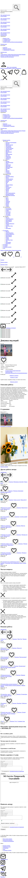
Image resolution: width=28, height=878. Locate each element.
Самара (7, 224)
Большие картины (10, 194)
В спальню (8, 211)
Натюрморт (8, 164)
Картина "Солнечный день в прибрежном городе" (12, 563)
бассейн (10, 373)
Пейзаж (7, 161)
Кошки (7, 186)
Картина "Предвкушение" (21, 657)
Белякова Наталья (7, 695)
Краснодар (8, 243)
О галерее (5, 245)
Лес (6, 183)
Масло (7, 198)
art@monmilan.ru (4, 859)
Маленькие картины (10, 195)
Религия (7, 171)
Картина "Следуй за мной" (21, 516)
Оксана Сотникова (11, 713)
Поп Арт (8, 155)
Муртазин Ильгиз (4, 658)
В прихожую (8, 209)
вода (16, 370)
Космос (7, 189)
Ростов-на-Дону (9, 226)
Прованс (8, 158)
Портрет (7, 170)
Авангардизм (9, 149)
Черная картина (15, 55)
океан (13, 373)
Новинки (5, 47)
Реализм (7, 143)
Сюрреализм (8, 147)
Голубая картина (8, 55)
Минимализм (9, 151)
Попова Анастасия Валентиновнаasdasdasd (12, 42)
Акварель (8, 201)
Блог (4, 248)
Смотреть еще (4, 35)
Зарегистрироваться (16, 68)
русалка (13, 370)
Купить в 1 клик (14, 377)
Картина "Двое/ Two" (18, 639)
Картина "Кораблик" (17, 703)
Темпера (7, 202)
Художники (6, 230)
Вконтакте (3, 876)
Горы (7, 182)
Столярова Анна (6, 39)
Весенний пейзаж (10, 176)
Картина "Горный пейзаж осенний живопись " (11, 685)
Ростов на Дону (9, 239)
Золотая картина (9, 178)
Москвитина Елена (5, 649)
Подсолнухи (8, 187)
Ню (6, 169)
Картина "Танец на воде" (15, 499)
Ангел (7, 191)
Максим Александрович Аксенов (8, 667)
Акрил (7, 200)
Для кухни (8, 213)
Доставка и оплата (7, 247)
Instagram (3, 865)
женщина (25, 373)
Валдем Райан (8, 676)
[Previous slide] (3, 270)
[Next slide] (9, 270)
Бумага (7, 204)
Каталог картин (6, 140)
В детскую (8, 215)
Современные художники (9, 49)
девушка (19, 373)
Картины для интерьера (11, 142)
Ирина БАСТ (8, 492)
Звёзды (7, 190)
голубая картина (8, 372)
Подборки (5, 244)
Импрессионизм (9, 144)
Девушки (8, 188)
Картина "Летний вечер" (20, 666)
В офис (7, 210)
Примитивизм (9, 154)
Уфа (7, 227)
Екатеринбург (9, 220)
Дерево (7, 206)
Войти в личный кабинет (6, 68)
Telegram (2, 871)
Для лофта (8, 214)
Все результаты (10, 56)
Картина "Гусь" (13, 721)
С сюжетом (8, 173)
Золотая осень (9, 180)
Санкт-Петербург (9, 218)
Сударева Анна (6, 40)
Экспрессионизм (9, 148)
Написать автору (14, 381)
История (8, 168)
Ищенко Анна (6, 38)
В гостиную (8, 208)
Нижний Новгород (10, 223)
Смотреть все (3, 472)
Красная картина (18, 54)
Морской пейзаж (9, 162)
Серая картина (4, 54)
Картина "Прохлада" (17, 648)
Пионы (7, 181)
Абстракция (8, 146)
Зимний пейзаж (9, 184)
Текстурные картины (10, 193)
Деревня (7, 175)
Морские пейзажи (7, 48)
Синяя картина (10, 54)
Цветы (7, 177)
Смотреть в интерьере (11, 327)
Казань (7, 222)
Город (7, 163)
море (22, 373)
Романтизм (8, 156)
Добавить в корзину (14, 375)
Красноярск (8, 228)
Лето (16, 373)
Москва (7, 217)
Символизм (8, 157)
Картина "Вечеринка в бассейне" (16, 481)
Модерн (7, 150)
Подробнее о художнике (6, 426)
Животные (8, 166)
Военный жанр (9, 167)
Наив (7, 153)
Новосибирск (9, 221)
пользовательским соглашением (17, 771)
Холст (7, 197)
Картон (7, 203)
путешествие (8, 370)
